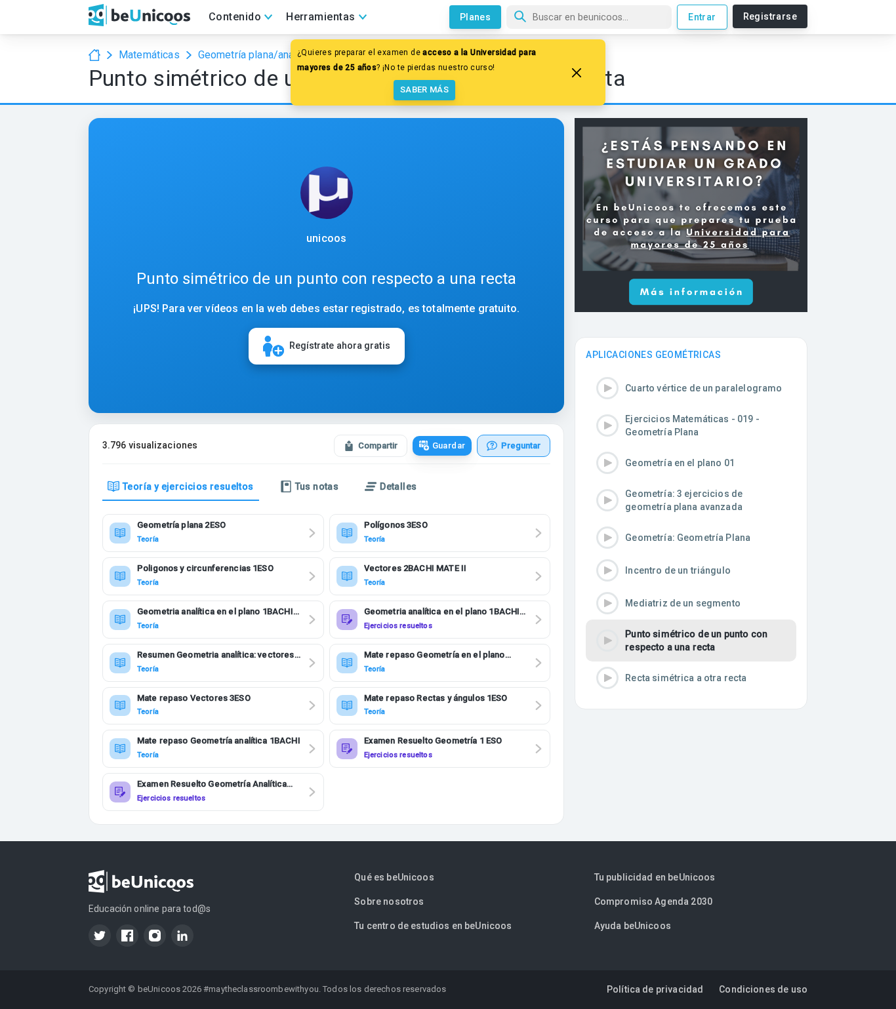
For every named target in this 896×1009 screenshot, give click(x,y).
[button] (691, 388)
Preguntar (520, 445)
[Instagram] (155, 935)
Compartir (377, 445)
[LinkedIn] (182, 935)
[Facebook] (127, 935)
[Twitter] (100, 935)
